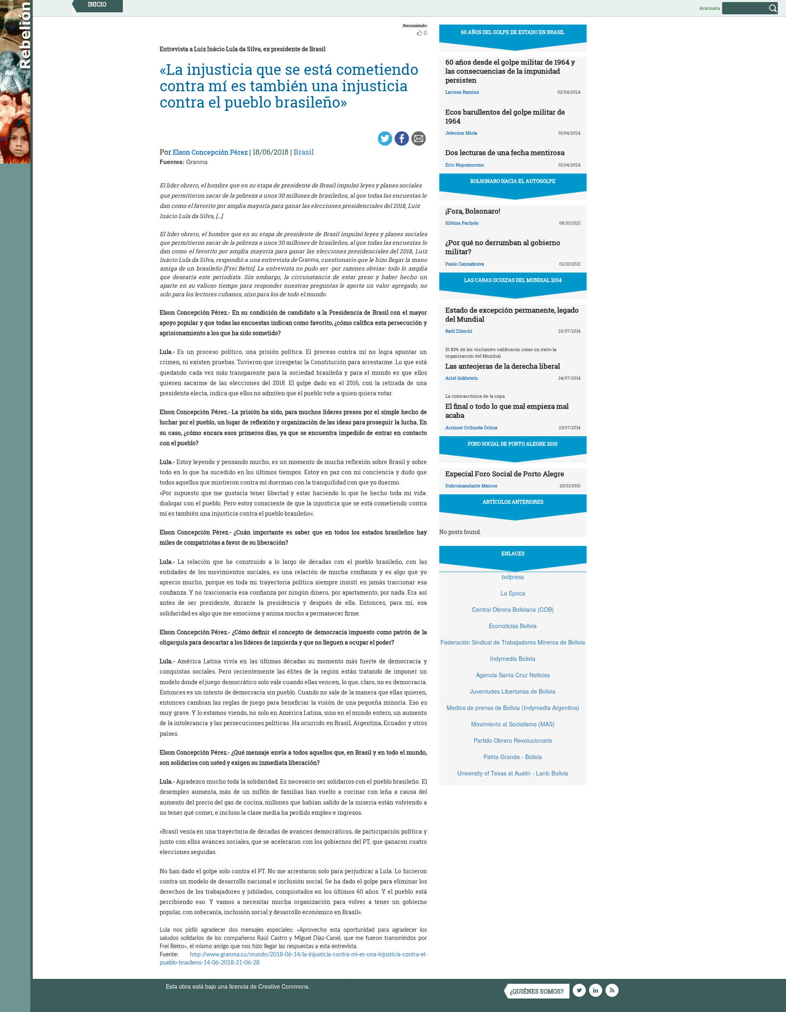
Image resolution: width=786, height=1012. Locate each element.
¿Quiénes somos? (537, 991)
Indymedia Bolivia (512, 658)
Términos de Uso (334, 986)
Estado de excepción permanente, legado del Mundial (512, 314)
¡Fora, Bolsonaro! (472, 211)
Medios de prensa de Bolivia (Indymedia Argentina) (513, 707)
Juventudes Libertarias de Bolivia (513, 691)
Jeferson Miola (461, 133)
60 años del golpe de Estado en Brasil (513, 32)
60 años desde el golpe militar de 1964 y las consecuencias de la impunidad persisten (510, 71)
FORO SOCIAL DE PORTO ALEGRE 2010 (513, 443)
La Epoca (513, 593)
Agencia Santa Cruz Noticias (513, 675)
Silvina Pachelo (462, 223)
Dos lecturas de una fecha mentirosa (505, 152)
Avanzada (709, 8)
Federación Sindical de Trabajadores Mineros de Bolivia (512, 642)
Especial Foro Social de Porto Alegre (504, 473)
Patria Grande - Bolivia (512, 757)
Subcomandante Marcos (471, 485)
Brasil (304, 152)
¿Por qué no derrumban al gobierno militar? (502, 247)
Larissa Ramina (462, 92)
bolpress (513, 576)
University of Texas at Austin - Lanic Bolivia (512, 773)
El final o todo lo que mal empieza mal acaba (507, 410)
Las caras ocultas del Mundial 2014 (513, 280)
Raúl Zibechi (458, 331)
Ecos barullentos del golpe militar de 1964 (505, 116)
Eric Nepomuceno (464, 165)
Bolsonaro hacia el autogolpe (513, 181)
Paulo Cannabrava (464, 264)
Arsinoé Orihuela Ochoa (471, 427)
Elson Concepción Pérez (210, 152)
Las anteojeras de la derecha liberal (502, 366)
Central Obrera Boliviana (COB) (513, 609)
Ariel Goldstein (461, 378)
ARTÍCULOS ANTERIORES (513, 501)
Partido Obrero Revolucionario (513, 740)
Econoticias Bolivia (513, 626)
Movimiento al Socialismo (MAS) (513, 724)
